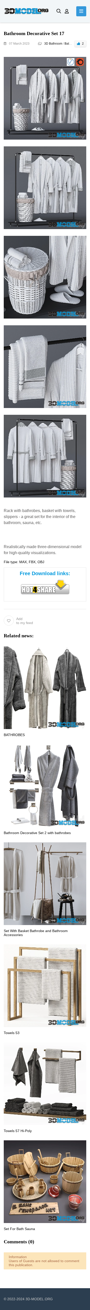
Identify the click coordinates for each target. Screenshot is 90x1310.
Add (24, 621)
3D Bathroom (53, 43)
